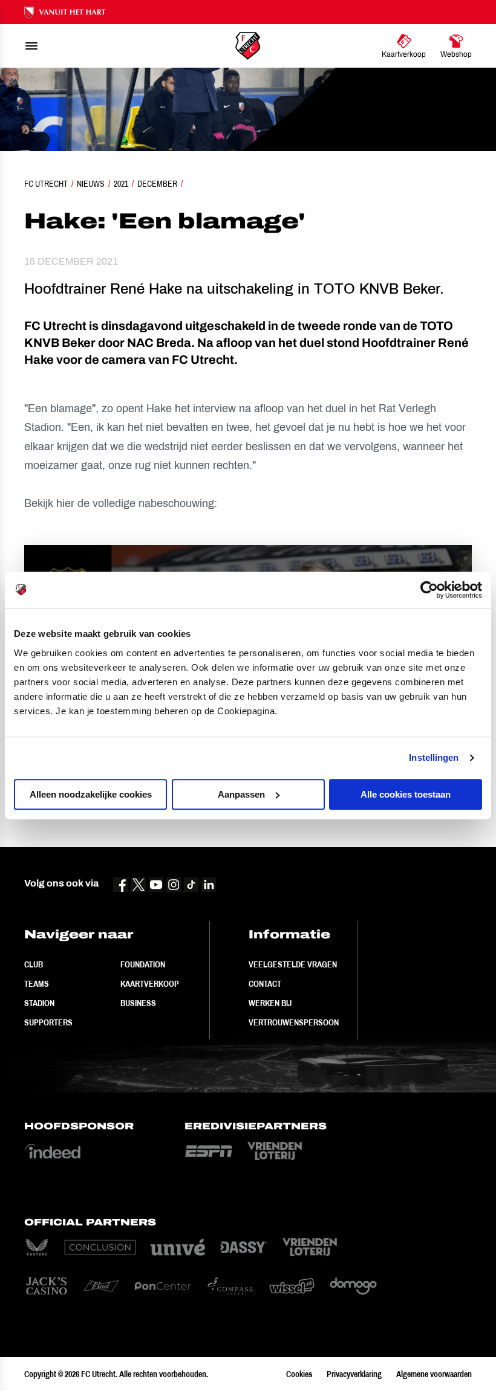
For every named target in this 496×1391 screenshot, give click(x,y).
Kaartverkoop (149, 983)
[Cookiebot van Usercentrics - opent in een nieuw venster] (429, 590)
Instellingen (433, 757)
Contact (265, 983)
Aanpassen (241, 794)
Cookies (299, 1374)
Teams (36, 983)
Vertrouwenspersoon (294, 1022)
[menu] (31, 46)
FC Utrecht (46, 183)
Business (138, 1003)
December (157, 183)
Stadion (39, 1003)
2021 (121, 183)
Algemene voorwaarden (434, 1374)
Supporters (48, 1022)
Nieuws (91, 183)
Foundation (142, 964)
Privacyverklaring (354, 1374)
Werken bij (270, 1003)
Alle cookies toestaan (406, 794)
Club (33, 964)
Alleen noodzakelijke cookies (91, 794)
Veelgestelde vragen (293, 964)
